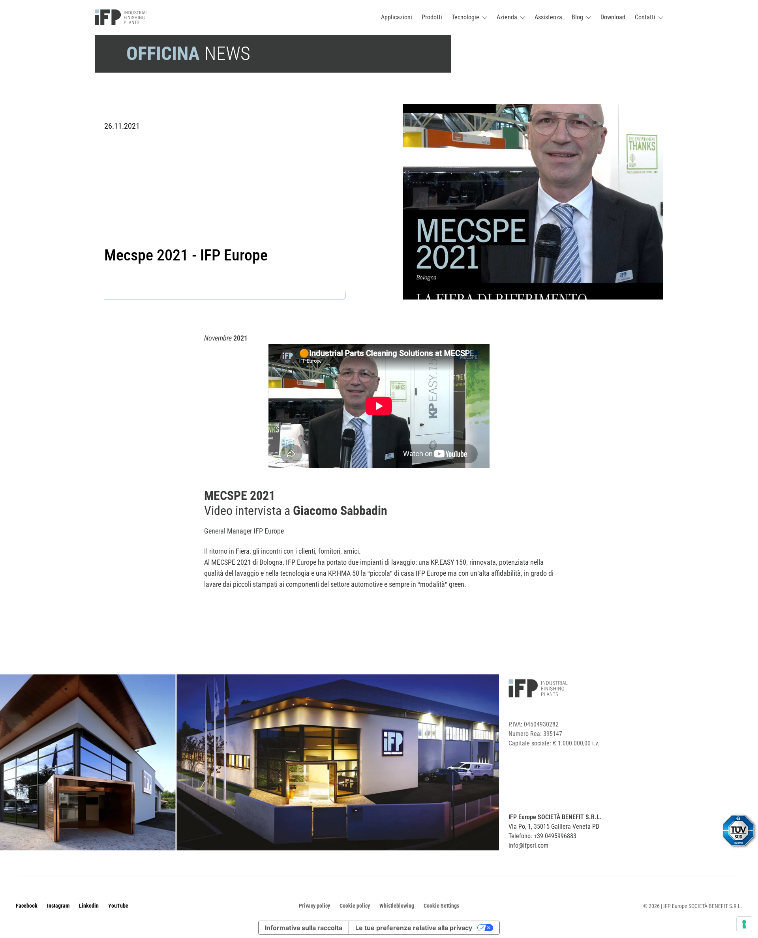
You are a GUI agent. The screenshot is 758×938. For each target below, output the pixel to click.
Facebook (27, 905)
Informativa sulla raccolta (303, 928)
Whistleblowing (396, 905)
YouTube (118, 905)
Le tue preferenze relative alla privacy (413, 928)
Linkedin (89, 905)
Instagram (58, 905)
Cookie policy (355, 905)
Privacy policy (314, 905)
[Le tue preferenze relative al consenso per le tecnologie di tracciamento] (744, 924)
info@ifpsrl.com (528, 845)
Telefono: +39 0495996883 (542, 836)
